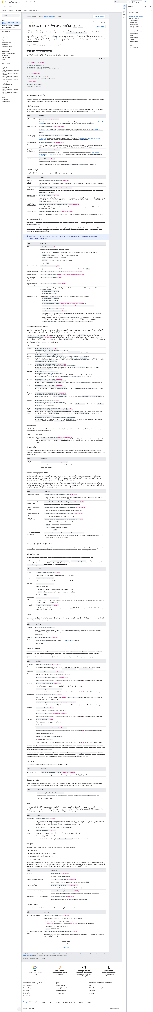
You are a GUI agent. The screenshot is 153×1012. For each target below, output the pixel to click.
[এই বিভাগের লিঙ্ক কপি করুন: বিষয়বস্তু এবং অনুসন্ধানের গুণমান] (49, 473)
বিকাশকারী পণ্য (27, 988)
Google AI (80, 1002)
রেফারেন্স (18, 10)
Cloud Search (7, 7)
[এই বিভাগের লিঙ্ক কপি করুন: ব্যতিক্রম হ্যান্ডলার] (40, 905)
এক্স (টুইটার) (92, 990)
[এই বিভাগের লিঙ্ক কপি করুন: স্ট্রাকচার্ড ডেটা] (37, 447)
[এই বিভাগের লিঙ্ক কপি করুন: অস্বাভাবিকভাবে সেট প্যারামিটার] (53, 544)
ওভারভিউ (4, 10)
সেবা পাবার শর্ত (26, 995)
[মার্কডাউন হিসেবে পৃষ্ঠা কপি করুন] (79, 26)
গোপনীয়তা (31, 1008)
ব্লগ (90, 985)
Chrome (50, 1002)
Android (43, 1002)
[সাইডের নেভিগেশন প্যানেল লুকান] (19, 1009)
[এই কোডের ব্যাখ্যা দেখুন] (99, 58)
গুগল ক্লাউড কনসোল (61, 990)
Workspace (15, 2)
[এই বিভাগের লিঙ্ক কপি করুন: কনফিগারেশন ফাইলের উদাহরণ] (53, 51)
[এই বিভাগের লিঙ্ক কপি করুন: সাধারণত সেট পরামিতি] (46, 96)
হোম (27, 22)
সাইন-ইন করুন (147, 2)
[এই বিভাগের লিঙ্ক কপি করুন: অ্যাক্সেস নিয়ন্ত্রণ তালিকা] (44, 220)
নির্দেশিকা (11, 10)
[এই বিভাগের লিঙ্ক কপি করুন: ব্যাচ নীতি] (34, 844)
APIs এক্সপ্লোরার (60, 993)
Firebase (58, 1002)
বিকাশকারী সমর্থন (27, 993)
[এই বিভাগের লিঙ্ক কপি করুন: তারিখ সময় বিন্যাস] (38, 426)
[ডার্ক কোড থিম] (101, 58)
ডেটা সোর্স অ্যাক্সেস (56, 38)
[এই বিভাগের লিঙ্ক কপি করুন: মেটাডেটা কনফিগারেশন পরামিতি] (49, 327)
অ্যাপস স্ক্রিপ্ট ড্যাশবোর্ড (61, 988)
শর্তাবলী (25, 1008)
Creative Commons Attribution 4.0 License (53, 953)
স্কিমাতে (53, 375)
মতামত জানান (100, 26)
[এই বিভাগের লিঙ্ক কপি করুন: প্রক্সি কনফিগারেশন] (40, 555)
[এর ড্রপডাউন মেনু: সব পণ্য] (43, 2)
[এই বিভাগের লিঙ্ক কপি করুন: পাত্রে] (31, 804)
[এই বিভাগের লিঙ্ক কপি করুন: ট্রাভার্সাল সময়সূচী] (40, 170)
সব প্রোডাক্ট (88, 1002)
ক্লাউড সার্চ (32, 2)
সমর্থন (25, 10)
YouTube (91, 993)
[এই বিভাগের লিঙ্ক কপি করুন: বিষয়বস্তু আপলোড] (40, 780)
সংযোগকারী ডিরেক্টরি (34, 10)
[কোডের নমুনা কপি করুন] (104, 58)
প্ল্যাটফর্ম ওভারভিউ (27, 985)
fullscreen (148, 6)
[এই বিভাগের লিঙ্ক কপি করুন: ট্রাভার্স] (32, 615)
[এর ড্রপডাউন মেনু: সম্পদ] (51, 2)
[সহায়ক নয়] (104, 22)
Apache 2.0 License (82, 953)
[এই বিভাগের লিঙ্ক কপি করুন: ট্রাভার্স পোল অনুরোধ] (41, 649)
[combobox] (122, 1)
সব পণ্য (40, 2)
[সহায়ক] (102, 22)
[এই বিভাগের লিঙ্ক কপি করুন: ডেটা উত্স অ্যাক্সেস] (40, 106)
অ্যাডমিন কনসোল (60, 985)
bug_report (145, 6)
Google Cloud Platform (69, 1002)
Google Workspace (34, 22)
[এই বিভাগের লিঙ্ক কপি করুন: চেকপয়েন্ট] (35, 761)
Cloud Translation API (48, 16)
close (150, 6)
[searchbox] (11, 15)
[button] (10, 33)
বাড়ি (26, 2)
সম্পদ (48, 2)
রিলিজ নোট (26, 990)
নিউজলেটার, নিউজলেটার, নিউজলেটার (98, 988)
